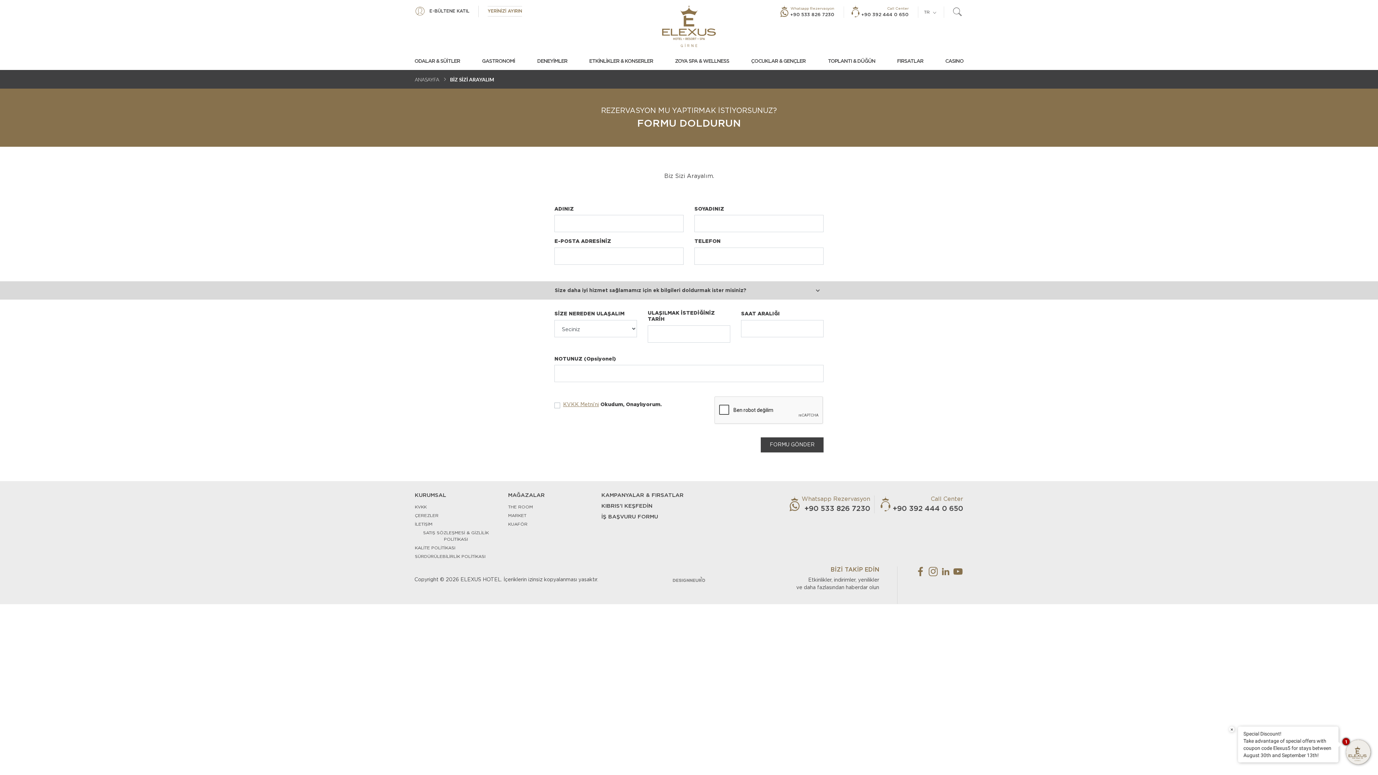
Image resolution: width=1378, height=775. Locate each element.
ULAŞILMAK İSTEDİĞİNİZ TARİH (681, 316)
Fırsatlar (910, 61)
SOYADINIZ (709, 209)
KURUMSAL (430, 495)
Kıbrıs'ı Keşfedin (626, 506)
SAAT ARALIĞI (760, 313)
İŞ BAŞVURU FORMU (629, 517)
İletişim (423, 524)
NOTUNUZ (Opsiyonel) (585, 359)
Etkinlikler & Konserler (621, 61)
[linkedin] (945, 571)
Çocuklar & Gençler (778, 61)
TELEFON (707, 241)
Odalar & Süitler (437, 61)
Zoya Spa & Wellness (702, 61)
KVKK (421, 507)
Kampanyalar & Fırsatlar (642, 495)
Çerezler (427, 515)
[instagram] (933, 571)
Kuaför (518, 524)
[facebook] (920, 571)
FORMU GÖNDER (792, 444)
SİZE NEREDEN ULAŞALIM (589, 313)
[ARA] (957, 12)
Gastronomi (498, 61)
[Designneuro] (689, 579)
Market (517, 515)
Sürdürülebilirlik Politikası (450, 556)
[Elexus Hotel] (689, 26)
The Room (520, 507)
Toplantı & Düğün (851, 61)
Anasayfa (427, 79)
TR (927, 12)
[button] (651, 290)
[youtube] (958, 571)
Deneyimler (552, 61)
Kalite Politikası (435, 548)
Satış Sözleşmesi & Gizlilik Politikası (456, 536)
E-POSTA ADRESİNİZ (582, 241)
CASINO (954, 61)
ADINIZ (564, 209)
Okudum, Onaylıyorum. (612, 404)
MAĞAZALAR (526, 495)
